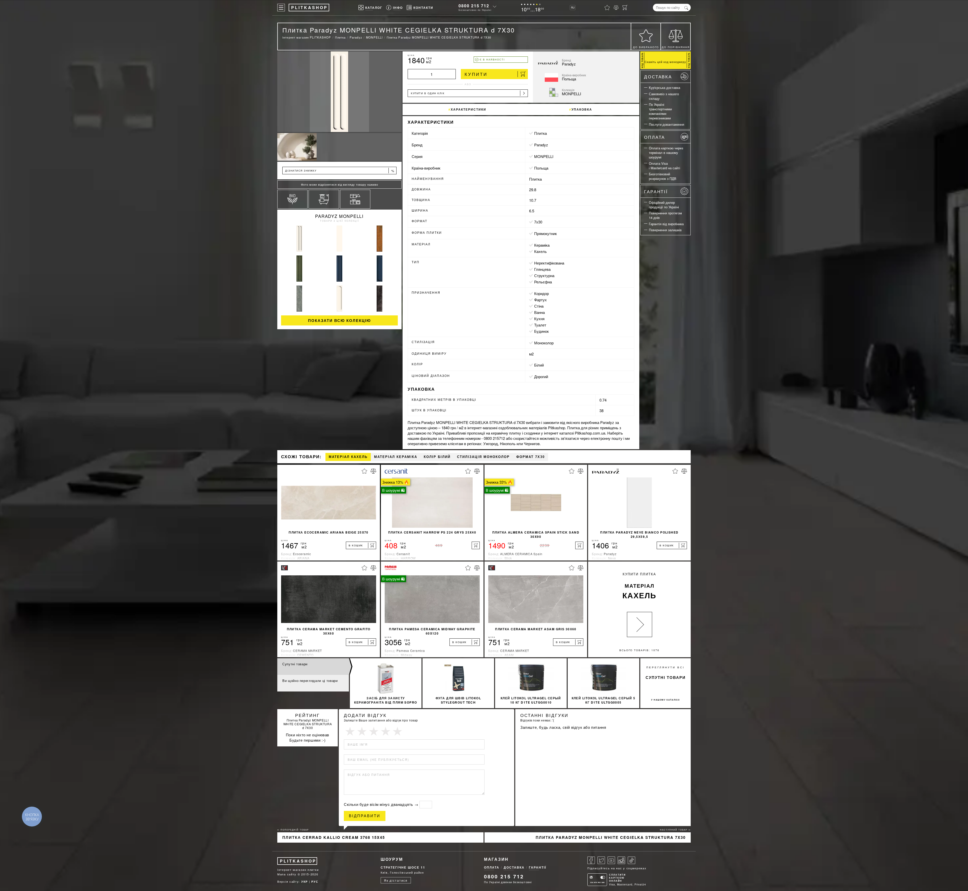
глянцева (542, 269)
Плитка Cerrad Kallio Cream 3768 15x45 (333, 837)
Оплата (654, 137)
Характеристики (468, 109)
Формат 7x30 (530, 457)
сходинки (532, 433)
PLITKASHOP (298, 861)
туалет (540, 324)
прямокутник (545, 233)
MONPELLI (543, 156)
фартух (540, 299)
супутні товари (666, 677)
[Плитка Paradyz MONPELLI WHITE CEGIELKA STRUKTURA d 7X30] (339, 91)
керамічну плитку (506, 433)
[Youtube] (611, 860)
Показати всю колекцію (339, 320)
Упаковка (581, 109)
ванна (539, 312)
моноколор (544, 342)
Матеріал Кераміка (395, 457)
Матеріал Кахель (348, 457)
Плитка (540, 133)
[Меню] (281, 7)
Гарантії (656, 191)
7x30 (538, 221)
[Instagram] (621, 860)
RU (572, 7)
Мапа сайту (286, 874)
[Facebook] (591, 860)
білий (539, 365)
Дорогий (541, 376)
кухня (539, 318)
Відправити (364, 816)
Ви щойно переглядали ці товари (310, 680)
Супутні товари (295, 664)
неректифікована (549, 263)
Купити (476, 74)
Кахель (540, 251)
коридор (541, 293)
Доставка (658, 76)
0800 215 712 (474, 6)
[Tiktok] (631, 860)
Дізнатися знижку (340, 170)
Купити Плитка (639, 586)
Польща (541, 168)
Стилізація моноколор (483, 457)
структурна (544, 275)
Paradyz (541, 144)
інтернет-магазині (482, 427)
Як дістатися (396, 880)
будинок (541, 331)
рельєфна (543, 281)
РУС (314, 881)
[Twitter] (601, 860)
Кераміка (542, 245)
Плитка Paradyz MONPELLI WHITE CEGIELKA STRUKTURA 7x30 (611, 837)
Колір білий (437, 457)
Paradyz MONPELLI (339, 216)
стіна (538, 306)
